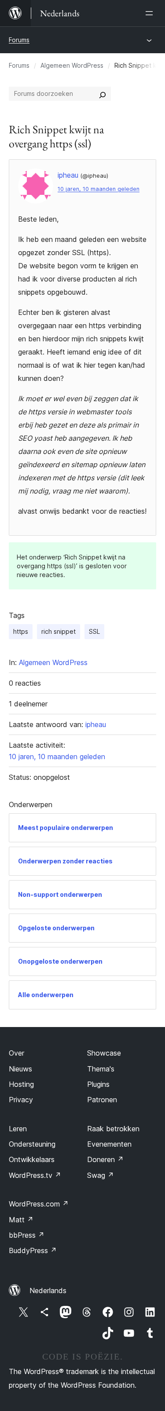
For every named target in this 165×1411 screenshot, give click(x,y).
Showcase (104, 1053)
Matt (21, 1219)
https (20, 631)
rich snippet (58, 631)
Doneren (105, 1159)
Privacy (21, 1099)
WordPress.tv (35, 1175)
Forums (19, 40)
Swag (100, 1175)
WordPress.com (39, 1203)
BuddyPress (33, 1250)
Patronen (102, 1099)
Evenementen (109, 1144)
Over (16, 1053)
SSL (94, 631)
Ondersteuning (32, 1144)
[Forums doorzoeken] (102, 94)
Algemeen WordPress (71, 65)
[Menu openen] (151, 13)
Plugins (98, 1084)
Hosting (21, 1084)
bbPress (26, 1235)
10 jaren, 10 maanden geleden (98, 189)
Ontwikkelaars (32, 1159)
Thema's (100, 1068)
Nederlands (47, 1290)
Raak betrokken (113, 1128)
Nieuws (20, 1068)
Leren (18, 1128)
